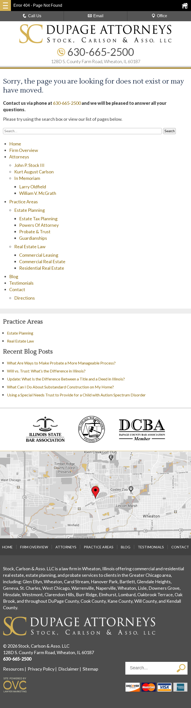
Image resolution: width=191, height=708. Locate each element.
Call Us (34, 16)
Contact (17, 289)
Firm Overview (23, 150)
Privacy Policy (41, 669)
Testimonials (21, 283)
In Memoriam (27, 178)
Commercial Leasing (38, 255)
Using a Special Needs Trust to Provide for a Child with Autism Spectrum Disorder (76, 394)
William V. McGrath (37, 193)
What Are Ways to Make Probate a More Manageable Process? (61, 362)
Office (162, 16)
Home (15, 143)
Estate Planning (29, 210)
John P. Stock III (29, 165)
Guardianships (33, 238)
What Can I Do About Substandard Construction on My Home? (61, 386)
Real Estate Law (30, 246)
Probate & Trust (34, 231)
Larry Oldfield (32, 186)
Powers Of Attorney (39, 225)
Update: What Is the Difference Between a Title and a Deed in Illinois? (66, 378)
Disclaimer (68, 669)
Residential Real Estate (41, 268)
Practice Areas (23, 201)
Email (98, 16)
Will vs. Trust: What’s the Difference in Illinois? (46, 370)
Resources (13, 669)
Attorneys (19, 156)
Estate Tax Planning (38, 218)
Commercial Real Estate (42, 261)
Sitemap (90, 669)
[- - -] (5, 5)
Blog (13, 276)
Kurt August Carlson (34, 171)
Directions (24, 298)
